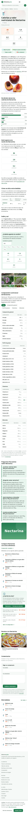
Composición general (12, 305)
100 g (13, 247)
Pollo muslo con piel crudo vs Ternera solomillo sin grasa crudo (14, 616)
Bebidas (11, 9)
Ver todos (23, 700)
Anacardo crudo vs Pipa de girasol (14, 620)
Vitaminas (14, 308)
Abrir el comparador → (8, 624)
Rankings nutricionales (6, 768)
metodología (8, 456)
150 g (17, 247)
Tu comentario (6, 673)
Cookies (3, 797)
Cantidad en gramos (7, 240)
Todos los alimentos (6, 764)
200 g (22, 247)
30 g (5, 247)
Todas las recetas (5, 777)
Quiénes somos (5, 791)
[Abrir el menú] (19, 2)
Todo (3, 305)
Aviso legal (3, 795)
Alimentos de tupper (6, 772)
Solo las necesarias (7, 810)
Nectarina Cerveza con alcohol (14, 606)
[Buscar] (25, 5)
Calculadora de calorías (6, 784)
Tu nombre (5, 667)
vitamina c (19, 71)
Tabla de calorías (5, 766)
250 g (5, 249)
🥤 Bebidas (4, 22)
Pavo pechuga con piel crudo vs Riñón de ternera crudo (14, 610)
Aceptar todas (18, 810)
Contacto (3, 793)
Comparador (4, 770)
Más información (12, 807)
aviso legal (21, 693)
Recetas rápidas (5, 782)
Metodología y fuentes (6, 789)
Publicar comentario (10, 686)
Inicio (2, 9)
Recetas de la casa (5, 779)
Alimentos (7, 9)
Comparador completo (6, 548)
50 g (9, 247)
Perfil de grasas (6, 308)
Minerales (21, 308)
